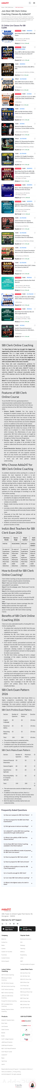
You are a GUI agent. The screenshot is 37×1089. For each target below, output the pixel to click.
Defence (22, 951)
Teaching (22, 948)
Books (3, 1036)
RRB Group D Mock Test (26, 992)
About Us (3, 939)
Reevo (2, 1058)
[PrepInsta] (26, 1035)
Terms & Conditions (6, 1071)
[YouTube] (18, 924)
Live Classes (4, 1026)
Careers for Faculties (6, 951)
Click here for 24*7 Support (11, 920)
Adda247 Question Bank (7, 1020)
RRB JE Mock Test (24, 1004)
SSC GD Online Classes (7, 983)
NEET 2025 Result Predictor (8, 1048)
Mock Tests (4, 1023)
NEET (21, 961)
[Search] (29, 2)
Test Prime (4, 1061)
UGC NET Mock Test (25, 1007)
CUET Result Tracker (6, 1051)
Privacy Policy (17, 1071)
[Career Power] (26, 1025)
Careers (3, 948)
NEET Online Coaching (7, 992)
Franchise (4, 955)
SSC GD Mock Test (25, 976)
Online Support (5, 961)
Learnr (3, 1064)
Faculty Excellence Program (27, 964)
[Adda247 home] (5, 3)
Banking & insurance (25, 939)
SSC (21, 942)
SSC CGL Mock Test (25, 989)
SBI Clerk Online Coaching (8, 986)
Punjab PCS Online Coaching (9, 1001)
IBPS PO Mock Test (25, 1001)
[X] (6, 924)
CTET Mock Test (24, 985)
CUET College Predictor (7, 1039)
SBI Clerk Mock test (29, 500)
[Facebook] (14, 924)
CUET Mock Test (24, 995)
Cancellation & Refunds (26, 1069)
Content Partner (5, 958)
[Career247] (26, 1039)
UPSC (21, 958)
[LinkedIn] (2, 924)
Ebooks (3, 1033)
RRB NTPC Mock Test (25, 979)
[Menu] (34, 2)
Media (2, 945)
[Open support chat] (32, 1085)
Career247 (4, 1055)
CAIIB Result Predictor (7, 1045)
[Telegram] (10, 924)
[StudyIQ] (26, 1030)
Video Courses (5, 1029)
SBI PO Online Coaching (7, 975)
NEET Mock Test (24, 998)
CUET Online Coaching (7, 989)
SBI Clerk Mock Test (25, 973)
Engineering (23, 955)
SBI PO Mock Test (24, 982)
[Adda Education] (26, 1021)
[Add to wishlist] (35, 31)
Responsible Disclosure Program (9, 1069)
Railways (22, 945)
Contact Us (4, 942)
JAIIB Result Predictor (6, 1042)
